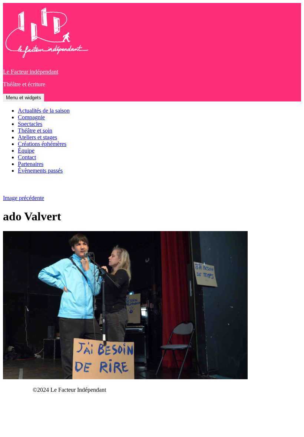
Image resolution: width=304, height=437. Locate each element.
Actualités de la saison (44, 110)
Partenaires (30, 164)
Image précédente (23, 198)
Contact (27, 157)
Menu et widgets (23, 97)
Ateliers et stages (37, 137)
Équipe (26, 150)
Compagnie (31, 117)
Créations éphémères (42, 144)
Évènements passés (40, 170)
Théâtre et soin (35, 130)
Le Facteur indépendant (30, 72)
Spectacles (30, 124)
